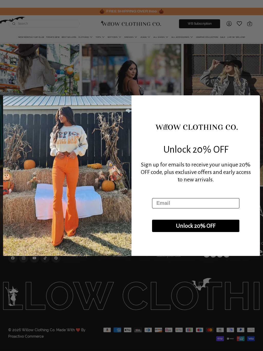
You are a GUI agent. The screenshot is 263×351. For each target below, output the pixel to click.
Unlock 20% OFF (195, 226)
